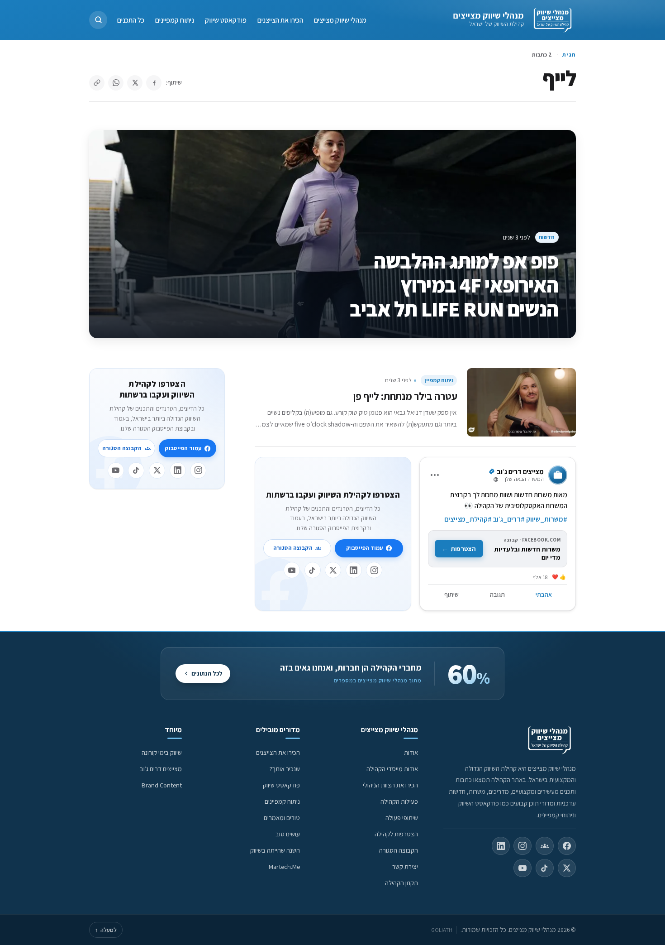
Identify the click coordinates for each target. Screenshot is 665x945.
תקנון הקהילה (401, 882)
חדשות (547, 237)
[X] (333, 570)
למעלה (106, 930)
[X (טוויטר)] (567, 868)
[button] (98, 20)
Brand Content (162, 785)
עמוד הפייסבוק (364, 548)
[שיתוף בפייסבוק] (154, 83)
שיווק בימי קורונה (162, 752)
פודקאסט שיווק (226, 19)
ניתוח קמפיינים (174, 19)
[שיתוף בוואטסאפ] (116, 83)
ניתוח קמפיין (438, 380)
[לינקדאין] (354, 570)
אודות (411, 752)
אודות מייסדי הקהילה (392, 768)
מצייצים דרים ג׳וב (161, 768)
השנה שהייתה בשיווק (275, 850)
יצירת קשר (405, 866)
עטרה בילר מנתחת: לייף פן (405, 396)
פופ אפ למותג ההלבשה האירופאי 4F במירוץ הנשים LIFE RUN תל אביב (454, 284)
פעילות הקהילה (399, 801)
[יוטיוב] (292, 570)
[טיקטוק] (312, 570)
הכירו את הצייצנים (280, 19)
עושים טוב (288, 834)
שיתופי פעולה (401, 817)
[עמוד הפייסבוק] (567, 846)
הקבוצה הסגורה (293, 548)
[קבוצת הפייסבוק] (545, 846)
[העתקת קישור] (96, 83)
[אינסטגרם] (374, 570)
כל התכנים (130, 19)
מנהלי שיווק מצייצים (488, 15)
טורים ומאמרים (282, 817)
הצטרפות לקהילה (396, 834)
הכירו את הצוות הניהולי (390, 785)
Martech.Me (284, 866)
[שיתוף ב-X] (134, 83)
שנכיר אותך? (285, 768)
